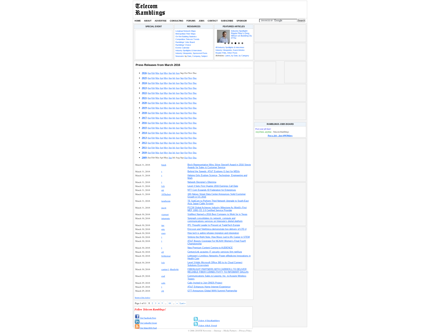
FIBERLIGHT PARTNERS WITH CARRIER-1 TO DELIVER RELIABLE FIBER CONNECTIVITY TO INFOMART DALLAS (218, 270)
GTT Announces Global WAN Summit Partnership (212, 290)
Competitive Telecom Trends (187, 39)
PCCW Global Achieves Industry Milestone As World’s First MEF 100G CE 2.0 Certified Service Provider (217, 209)
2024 (144, 83)
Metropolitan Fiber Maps (185, 34)
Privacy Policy (245, 330)
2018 (144, 112)
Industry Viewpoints (183, 53)
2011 (144, 147)
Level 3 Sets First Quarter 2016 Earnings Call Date (213, 186)
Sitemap (217, 330)
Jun (170, 73)
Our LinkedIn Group (148, 322)
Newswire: (179, 56)
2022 (144, 93)
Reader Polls (221, 53)
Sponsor (241, 21)
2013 (144, 137)
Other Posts (232, 53)
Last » (182, 303)
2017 (144, 117)
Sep (182, 78)
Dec (195, 78)
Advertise (161, 21)
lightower (165, 255)
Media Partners (230, 330)
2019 (144, 107)
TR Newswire (150, 9)
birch (163, 164)
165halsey (166, 194)
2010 (144, 152)
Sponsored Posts (200, 53)
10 (169, 303)
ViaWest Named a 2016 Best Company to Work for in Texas (217, 214)
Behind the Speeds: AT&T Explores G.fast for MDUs (214, 171)
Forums (190, 21)
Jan (149, 73)
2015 (144, 127)
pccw (163, 207)
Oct (186, 78)
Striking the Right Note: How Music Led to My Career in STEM (219, 237)
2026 (144, 73)
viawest (165, 214)
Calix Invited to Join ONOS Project (205, 282)
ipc (162, 225)
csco (163, 233)
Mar (157, 73)
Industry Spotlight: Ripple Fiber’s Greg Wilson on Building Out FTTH (239, 34)
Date (189, 56)
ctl (162, 251)
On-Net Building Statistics (186, 36)
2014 (144, 132)
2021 (144, 98)
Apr (161, 73)
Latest (227, 56)
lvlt (163, 186)
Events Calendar (182, 48)
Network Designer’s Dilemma (202, 182)
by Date (234, 56)
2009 (144, 157)
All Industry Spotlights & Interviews (230, 47)
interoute (165, 218)
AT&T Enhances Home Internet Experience (209, 286)
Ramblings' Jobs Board (185, 42)
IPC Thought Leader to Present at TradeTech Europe (214, 225)
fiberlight (174, 269)
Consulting (176, 21)
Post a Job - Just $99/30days (280, 135)
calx (163, 282)
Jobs (201, 21)
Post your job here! (263, 128)
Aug (178, 73)
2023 (144, 88)
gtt (162, 290)
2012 (144, 142)
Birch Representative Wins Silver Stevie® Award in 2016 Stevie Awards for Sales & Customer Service (219, 166)
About (147, 21)
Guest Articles (239, 50)
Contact (213, 21)
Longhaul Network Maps (185, 31)
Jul (173, 73)
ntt (162, 190)
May (166, 73)
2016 (144, 122)
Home (138, 21)
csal (163, 276)
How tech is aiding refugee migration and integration (213, 233)
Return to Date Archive (142, 297)
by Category (244, 56)
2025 (144, 78)
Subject (204, 56)
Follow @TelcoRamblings (209, 320)
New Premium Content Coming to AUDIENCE (210, 247)
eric (163, 229)
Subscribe (227, 21)
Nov (190, 78)
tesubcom (165, 200)
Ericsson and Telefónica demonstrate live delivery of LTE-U (217, 229)
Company (196, 56)
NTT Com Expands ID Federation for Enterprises (212, 190)
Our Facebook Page (147, 317)
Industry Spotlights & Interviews (188, 50)
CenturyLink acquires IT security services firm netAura (215, 251)
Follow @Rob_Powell (207, 325)
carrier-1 (165, 269)
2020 (144, 103)
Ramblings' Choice (183, 45)
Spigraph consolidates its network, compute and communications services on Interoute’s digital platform (215, 219)
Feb (153, 73)
